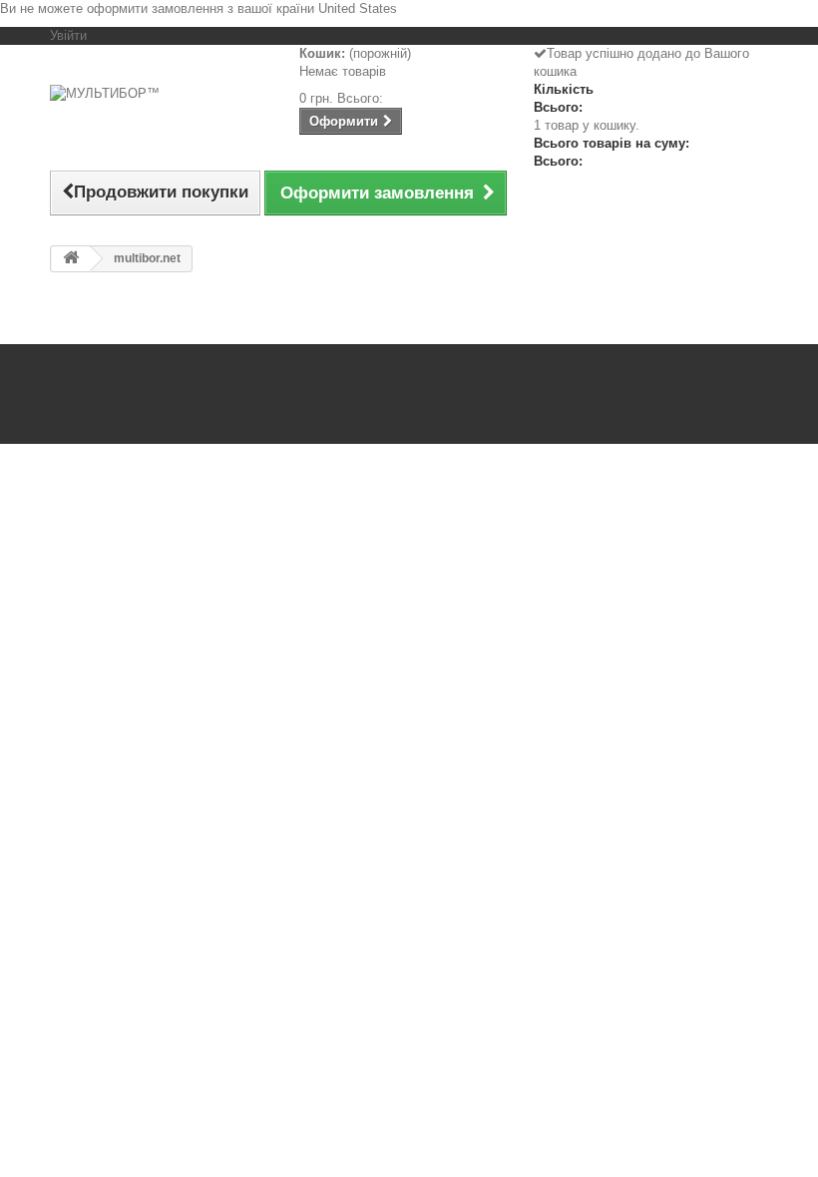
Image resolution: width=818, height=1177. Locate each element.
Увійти (68, 35)
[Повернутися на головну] (71, 258)
